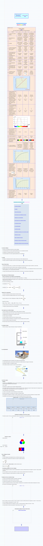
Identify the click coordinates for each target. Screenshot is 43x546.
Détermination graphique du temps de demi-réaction (21, 243)
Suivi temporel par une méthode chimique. (20, 220)
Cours (25, 16)
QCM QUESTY (18, 15)
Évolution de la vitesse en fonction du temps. (20, 240)
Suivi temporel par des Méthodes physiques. (20, 214)
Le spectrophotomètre (17, 226)
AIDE (21, 29)
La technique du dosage (18, 223)
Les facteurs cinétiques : (18, 206)
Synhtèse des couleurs (17, 234)
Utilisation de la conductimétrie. (19, 217)
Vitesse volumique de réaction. (19, 237)
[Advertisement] (21, 6)
